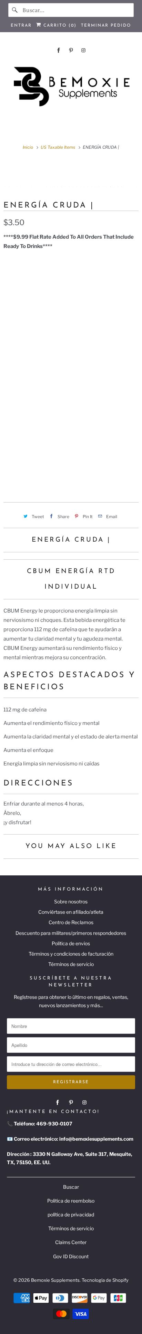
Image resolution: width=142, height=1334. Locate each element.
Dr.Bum (16, 312)
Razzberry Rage (81, 410)
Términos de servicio (71, 964)
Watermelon (24, 377)
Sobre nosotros (71, 901)
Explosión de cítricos (35, 296)
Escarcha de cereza (101, 280)
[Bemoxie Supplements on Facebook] (58, 50)
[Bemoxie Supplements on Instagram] (83, 50)
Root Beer (113, 361)
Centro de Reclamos (71, 922)
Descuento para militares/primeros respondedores (71, 933)
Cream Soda (90, 296)
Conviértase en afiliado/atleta (70, 912)
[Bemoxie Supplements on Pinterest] (71, 50)
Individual (95, 457)
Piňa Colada (23, 361)
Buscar (71, 1187)
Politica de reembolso (70, 1201)
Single (15, 457)
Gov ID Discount (71, 1256)
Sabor (10, 265)
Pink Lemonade (69, 361)
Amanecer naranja (32, 345)
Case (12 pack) (53, 457)
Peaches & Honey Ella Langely (47, 426)
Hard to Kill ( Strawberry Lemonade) (56, 329)
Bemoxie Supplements (55, 1280)
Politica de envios (71, 943)
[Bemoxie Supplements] (71, 87)
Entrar (21, 26)
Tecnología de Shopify (105, 1280)
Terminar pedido (106, 26)
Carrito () (59, 26)
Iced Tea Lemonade (76, 377)
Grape (44, 312)
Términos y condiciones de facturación (71, 954)
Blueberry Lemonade (35, 280)
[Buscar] (15, 10)
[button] (71, 479)
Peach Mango (86, 345)
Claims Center (71, 1242)
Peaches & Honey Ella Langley (48, 394)
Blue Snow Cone (28, 410)
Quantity (13, 443)
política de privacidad (71, 1214)
